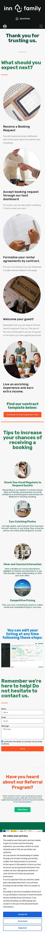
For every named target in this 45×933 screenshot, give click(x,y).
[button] (22, 414)
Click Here (23, 809)
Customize (22, 921)
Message (5, 726)
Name (3, 709)
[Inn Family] (22, 13)
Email (3, 717)
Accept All (22, 914)
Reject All (22, 928)
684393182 (25, 19)
